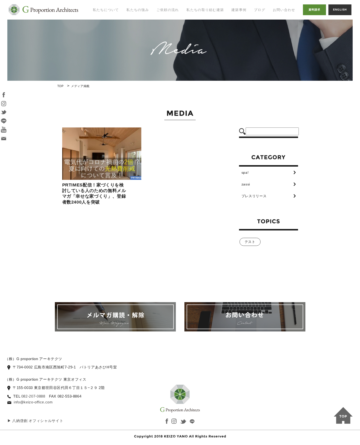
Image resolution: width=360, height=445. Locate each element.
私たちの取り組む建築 (205, 10)
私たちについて (106, 10)
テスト (250, 242)
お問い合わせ (284, 10)
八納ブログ (264, 32)
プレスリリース (253, 196)
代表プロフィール (105, 27)
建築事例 (238, 10)
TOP (60, 86)
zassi (245, 184)
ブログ (259, 10)
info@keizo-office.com (33, 402)
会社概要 (97, 56)
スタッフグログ (268, 42)
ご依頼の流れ (167, 10)
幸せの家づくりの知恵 (270, 19)
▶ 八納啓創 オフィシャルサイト (35, 421)
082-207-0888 (33, 396)
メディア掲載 (101, 47)
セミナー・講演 (103, 37)
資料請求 (314, 9)
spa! (245, 172)
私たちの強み (137, 10)
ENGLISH (340, 9)
